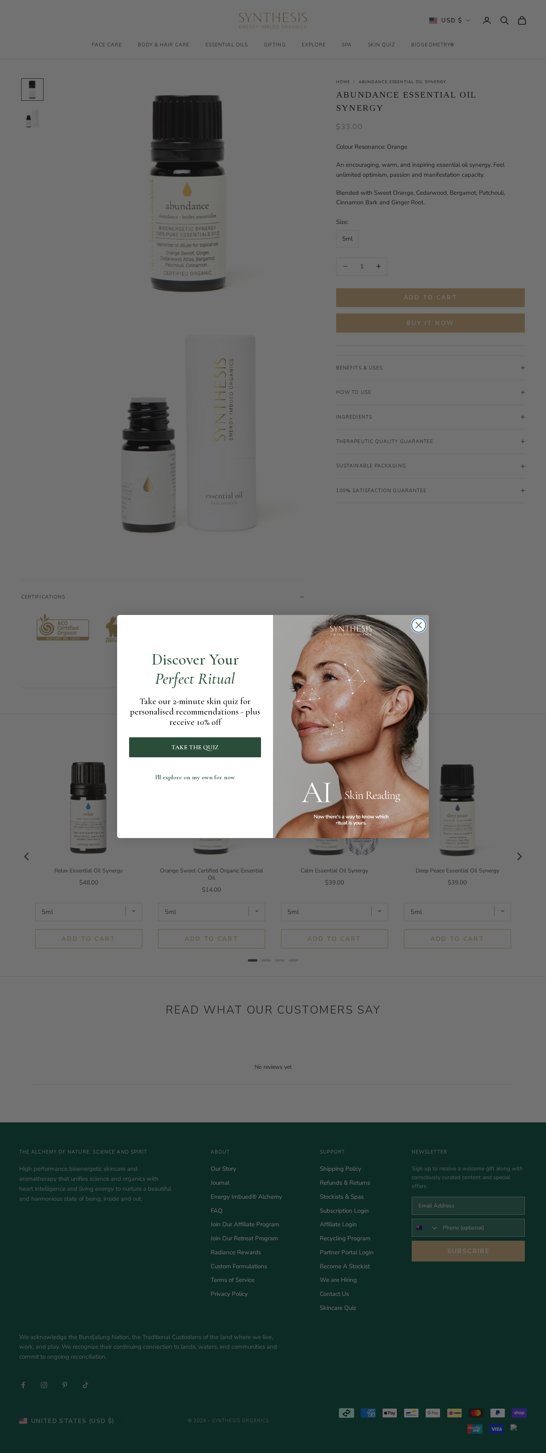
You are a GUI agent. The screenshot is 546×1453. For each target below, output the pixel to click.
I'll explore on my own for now (195, 777)
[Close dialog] (419, 625)
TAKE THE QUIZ (195, 747)
